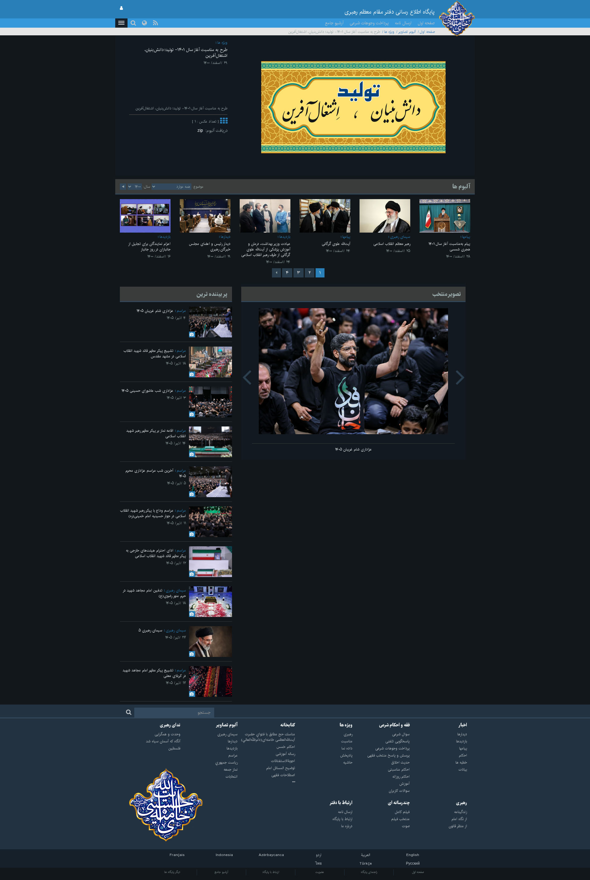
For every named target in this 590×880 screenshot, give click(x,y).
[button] (121, 23)
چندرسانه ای (399, 802)
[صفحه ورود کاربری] (121, 8)
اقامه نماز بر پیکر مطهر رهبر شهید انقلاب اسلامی (156, 433)
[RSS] (155, 23)
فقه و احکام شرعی (394, 725)
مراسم (181, 311)
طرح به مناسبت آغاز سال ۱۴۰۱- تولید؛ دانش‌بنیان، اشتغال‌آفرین (186, 52)
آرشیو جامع (334, 23)
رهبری (461, 802)
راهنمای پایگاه (369, 872)
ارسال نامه (403, 23)
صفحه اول (426, 23)
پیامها (466, 237)
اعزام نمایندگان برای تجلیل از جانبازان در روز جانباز (149, 246)
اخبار (462, 725)
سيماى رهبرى (400, 237)
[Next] (276, 272)
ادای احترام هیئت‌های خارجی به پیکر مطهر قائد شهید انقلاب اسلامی (156, 553)
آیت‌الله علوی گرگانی (336, 244)
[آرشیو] (266, 782)
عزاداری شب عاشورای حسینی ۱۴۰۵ (147, 391)
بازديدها (284, 237)
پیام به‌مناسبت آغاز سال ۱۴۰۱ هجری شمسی (449, 246)
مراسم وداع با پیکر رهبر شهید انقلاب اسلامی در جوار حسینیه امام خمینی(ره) (153, 513)
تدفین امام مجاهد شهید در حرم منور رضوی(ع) (154, 593)
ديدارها (225, 237)
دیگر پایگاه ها (172, 872)
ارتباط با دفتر (340, 802)
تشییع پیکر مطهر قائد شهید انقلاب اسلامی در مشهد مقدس (155, 353)
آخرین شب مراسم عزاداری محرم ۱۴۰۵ (155, 473)
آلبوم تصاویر (407, 32)
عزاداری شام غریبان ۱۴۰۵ (353, 449)
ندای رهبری (170, 725)
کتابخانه (287, 725)
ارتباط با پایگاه (270, 872)
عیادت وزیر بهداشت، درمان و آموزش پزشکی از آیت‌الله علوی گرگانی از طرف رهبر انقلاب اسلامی (265, 249)
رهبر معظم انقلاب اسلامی (391, 244)
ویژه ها (389, 32)
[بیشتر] (223, 121)
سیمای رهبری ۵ (150, 630)
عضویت (319, 872)
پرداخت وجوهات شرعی (369, 23)
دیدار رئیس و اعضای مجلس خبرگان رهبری (209, 246)
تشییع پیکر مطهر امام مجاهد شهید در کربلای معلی (154, 673)
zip (201, 130)
